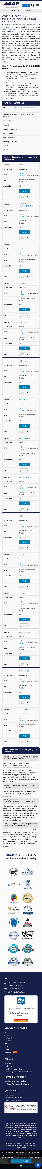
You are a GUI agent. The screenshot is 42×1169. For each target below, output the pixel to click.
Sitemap (8, 1052)
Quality (7, 1044)
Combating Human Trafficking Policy (18, 1072)
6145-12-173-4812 (22, 293)
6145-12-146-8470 (22, 332)
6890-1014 (22, 165)
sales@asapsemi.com (16, 988)
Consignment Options (12, 1101)
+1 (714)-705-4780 (16, 992)
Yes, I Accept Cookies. (21, 1161)
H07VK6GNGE (24, 671)
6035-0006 (22, 283)
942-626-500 (23, 555)
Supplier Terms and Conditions (16, 1081)
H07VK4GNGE (24, 400)
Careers (7, 1049)
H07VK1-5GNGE (24, 632)
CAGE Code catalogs (10, 29)
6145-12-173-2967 (22, 448)
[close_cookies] (21, 1165)
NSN (11, 11)
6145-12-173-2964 (22, 370)
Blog (6, 1046)
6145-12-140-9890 (22, 174)
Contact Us (8, 1038)
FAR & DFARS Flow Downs (13, 1098)
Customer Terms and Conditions (16, 1084)
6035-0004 (22, 593)
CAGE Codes (19, 11)
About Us (7, 1035)
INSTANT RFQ (25, 5)
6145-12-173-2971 (22, 409)
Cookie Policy (9, 1066)
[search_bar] (32, 5)
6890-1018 (22, 322)
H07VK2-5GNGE (24, 438)
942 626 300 (23, 710)
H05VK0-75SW (24, 477)
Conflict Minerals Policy (13, 1069)
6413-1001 (22, 245)
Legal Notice (9, 1095)
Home (5, 11)
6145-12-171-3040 (22, 215)
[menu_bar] (38, 5)
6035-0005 (22, 516)
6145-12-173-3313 (22, 254)
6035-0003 (22, 361)
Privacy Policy (9, 1063)
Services (7, 1041)
